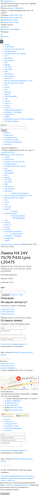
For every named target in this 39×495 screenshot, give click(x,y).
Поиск (4, 130)
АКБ (6, 99)
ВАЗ (6, 63)
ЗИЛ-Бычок (9, 74)
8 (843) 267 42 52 (15, 15)
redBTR (7, 117)
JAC (6, 56)
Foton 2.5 (8, 103)
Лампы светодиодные (20, 193)
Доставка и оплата (12, 140)
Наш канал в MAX (16, 410)
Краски (7, 105)
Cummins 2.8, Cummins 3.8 (14, 49)
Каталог (7, 133)
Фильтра (8, 92)
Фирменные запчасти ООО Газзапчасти (19, 119)
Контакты (8, 144)
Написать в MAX (16, 407)
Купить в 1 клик (17, 295)
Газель (7, 44)
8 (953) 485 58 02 (15, 18)
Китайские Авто (11, 51)
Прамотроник (17, 234)
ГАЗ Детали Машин (12, 121)
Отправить (6, 359)
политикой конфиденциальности (14, 344)
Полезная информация (13, 142)
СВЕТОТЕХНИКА (11, 96)
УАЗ (6, 90)
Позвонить (5, 27)
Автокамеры (9, 60)
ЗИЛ (6, 72)
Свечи (7, 87)
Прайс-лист (9, 135)
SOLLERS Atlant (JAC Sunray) (15, 53)
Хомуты (7, 94)
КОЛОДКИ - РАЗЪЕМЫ (13, 112)
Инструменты (10, 76)
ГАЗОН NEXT (9, 47)
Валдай (7, 65)
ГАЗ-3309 (8, 69)
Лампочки (8, 78)
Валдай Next (9, 114)
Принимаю (5, 494)
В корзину (6, 295)
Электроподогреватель (13, 110)
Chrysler (8, 108)
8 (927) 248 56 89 (7, 314)
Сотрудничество (11, 137)
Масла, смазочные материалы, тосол (18, 81)
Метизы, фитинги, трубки (14, 83)
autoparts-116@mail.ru (15, 8)
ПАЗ (6, 85)
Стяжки (15, 211)
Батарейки (9, 58)
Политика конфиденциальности (13, 476)
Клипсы (7, 101)
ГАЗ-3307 (8, 67)
